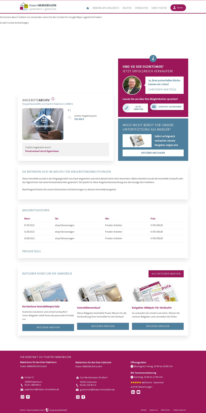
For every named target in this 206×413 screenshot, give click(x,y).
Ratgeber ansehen (48, 327)
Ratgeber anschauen (153, 153)
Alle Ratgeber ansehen (166, 274)
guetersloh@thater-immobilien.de (97, 389)
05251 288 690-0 (33, 385)
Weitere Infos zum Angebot (52, 98)
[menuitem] (88, 8)
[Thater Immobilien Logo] (38, 6)
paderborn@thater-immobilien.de (42, 389)
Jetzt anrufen (138, 108)
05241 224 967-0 (88, 385)
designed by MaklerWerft (58, 410)
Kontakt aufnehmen (170, 107)
